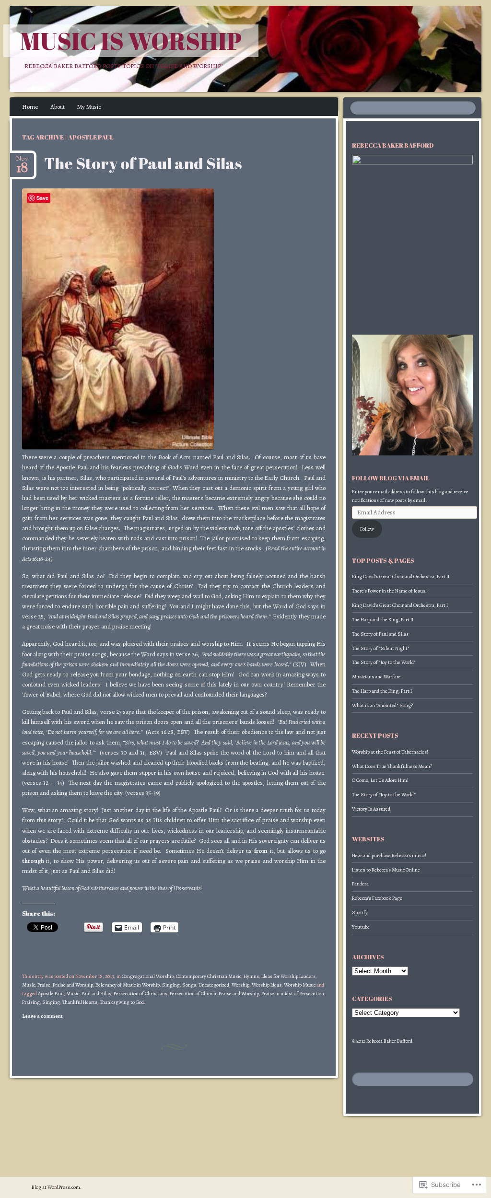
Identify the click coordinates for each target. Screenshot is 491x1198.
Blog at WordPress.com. (57, 1187)
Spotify (360, 912)
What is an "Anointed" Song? (382, 705)
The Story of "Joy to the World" (384, 662)
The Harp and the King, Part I (382, 691)
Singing (171, 985)
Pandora (360, 883)
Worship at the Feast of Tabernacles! (390, 752)
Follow (367, 529)
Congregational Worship (148, 976)
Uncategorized (214, 985)
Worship (240, 985)
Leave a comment (42, 1016)
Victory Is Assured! (372, 809)
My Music (89, 107)
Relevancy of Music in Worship (127, 985)
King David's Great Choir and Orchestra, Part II (400, 576)
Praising (31, 1002)
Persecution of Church (193, 993)
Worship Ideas (266, 985)
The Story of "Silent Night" (380, 648)
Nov (22, 162)
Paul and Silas (96, 993)
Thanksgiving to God (122, 1002)
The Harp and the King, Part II (382, 619)
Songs (189, 985)
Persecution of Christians (140, 993)
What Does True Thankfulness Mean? (392, 766)
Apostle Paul (51, 993)
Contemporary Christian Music (208, 976)
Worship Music (300, 985)
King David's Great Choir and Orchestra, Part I (400, 605)
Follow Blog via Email (391, 478)
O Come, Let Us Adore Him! (380, 780)
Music (28, 985)
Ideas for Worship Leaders (288, 976)
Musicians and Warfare (376, 676)
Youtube (361, 926)
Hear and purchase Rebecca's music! (389, 855)
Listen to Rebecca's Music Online (386, 869)
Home (30, 107)
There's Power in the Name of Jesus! (389, 590)
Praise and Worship (73, 985)
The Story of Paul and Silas (143, 163)
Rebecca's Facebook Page (377, 898)
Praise (43, 985)
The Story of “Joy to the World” (384, 794)
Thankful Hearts (79, 1002)
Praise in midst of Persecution (292, 993)
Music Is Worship (131, 40)
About (57, 107)
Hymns (251, 976)
